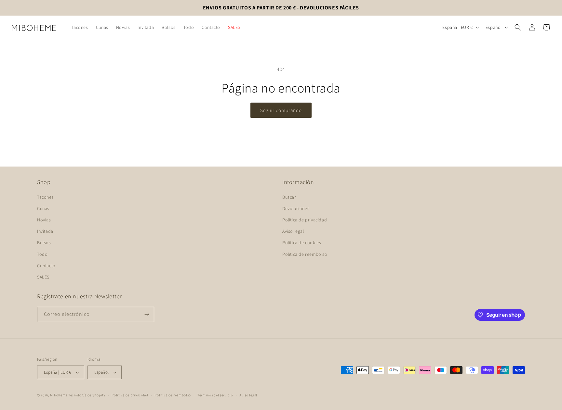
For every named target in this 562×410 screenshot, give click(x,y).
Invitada (45, 231)
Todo (42, 254)
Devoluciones (295, 208)
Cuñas (43, 208)
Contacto (46, 265)
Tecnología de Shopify (86, 395)
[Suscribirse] (147, 314)
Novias (44, 220)
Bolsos (44, 242)
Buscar (289, 197)
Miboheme (59, 395)
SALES (43, 277)
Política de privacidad (304, 220)
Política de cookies (301, 242)
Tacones (45, 197)
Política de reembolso (305, 254)
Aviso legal (293, 231)
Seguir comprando (281, 110)
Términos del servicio (215, 395)
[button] (518, 27)
